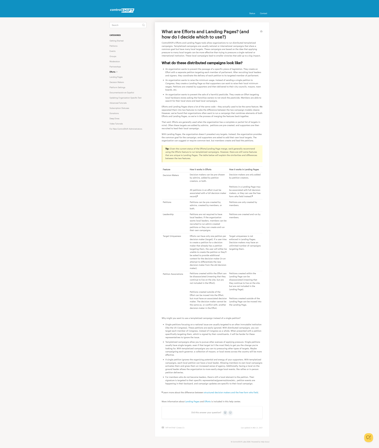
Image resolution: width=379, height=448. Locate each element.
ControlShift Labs (239, 442)
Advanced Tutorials (118, 103)
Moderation (115, 61)
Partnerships (115, 66)
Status (252, 13)
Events (112, 51)
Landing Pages (192, 401)
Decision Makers (117, 82)
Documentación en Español (122, 92)
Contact (263, 13)
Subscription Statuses (119, 108)
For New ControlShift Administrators (126, 129)
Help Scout (265, 442)
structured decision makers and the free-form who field (231, 392)
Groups (113, 56)
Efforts (207, 401)
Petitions (113, 46)
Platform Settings (117, 87)
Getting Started (116, 41)
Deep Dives (114, 118)
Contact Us (180, 427)
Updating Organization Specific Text (126, 98)
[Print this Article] (261, 31)
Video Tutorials (116, 123)
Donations (114, 113)
